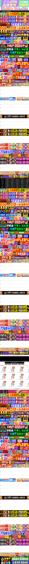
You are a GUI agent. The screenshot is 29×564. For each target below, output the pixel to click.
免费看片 (7, 186)
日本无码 (5, 355)
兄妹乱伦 (12, 187)
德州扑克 (17, 183)
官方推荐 (2, 183)
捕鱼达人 (7, 183)
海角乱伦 (17, 186)
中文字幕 (12, 180)
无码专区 (2, 186)
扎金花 (27, 183)
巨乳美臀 (17, 180)
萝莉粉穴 (27, 186)
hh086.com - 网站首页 (6, 11)
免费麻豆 (22, 186)
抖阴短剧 (27, 187)
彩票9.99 (22, 183)
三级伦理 (7, 180)
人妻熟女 (22, 180)
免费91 (12, 186)
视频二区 (2, 180)
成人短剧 (17, 187)
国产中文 (7, 187)
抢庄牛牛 (12, 183)
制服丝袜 (27, 180)
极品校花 (22, 187)
